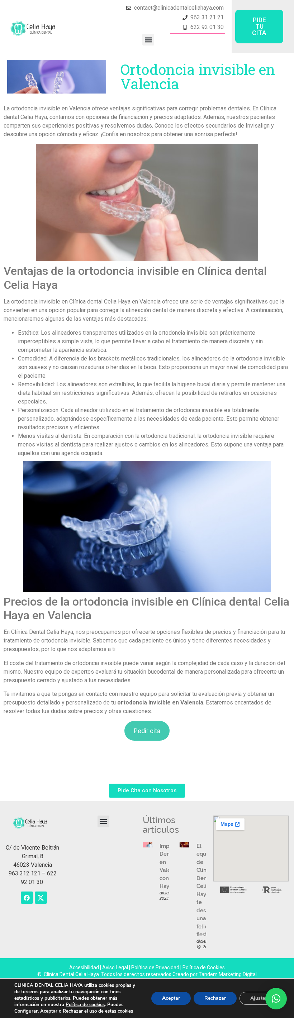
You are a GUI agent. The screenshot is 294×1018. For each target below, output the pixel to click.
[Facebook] (27, 898)
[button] (148, 40)
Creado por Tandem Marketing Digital (214, 974)
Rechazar (215, 998)
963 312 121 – (28, 873)
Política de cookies (85, 1005)
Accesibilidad (84, 967)
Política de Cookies (203, 967)
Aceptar (171, 998)
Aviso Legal (115, 967)
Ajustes (258, 998)
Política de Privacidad (155, 967)
